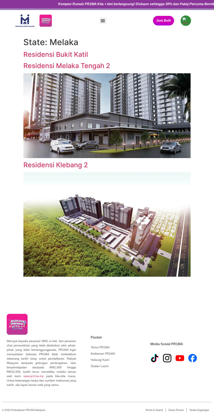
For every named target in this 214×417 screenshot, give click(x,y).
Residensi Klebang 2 (55, 165)
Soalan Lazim (100, 366)
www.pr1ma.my (33, 376)
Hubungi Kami (100, 359)
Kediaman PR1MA (103, 353)
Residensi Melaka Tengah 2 (66, 66)
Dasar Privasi (176, 410)
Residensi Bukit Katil (55, 54)
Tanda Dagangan (199, 410)
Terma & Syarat (154, 410)
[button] (102, 20)
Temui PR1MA (100, 347)
